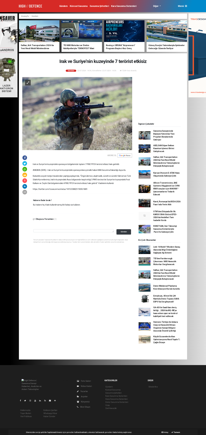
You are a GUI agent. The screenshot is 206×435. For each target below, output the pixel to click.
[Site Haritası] (51, 400)
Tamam (176, 432)
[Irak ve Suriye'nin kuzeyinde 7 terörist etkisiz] (77, 113)
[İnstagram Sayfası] (31, 400)
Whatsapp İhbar (50, 413)
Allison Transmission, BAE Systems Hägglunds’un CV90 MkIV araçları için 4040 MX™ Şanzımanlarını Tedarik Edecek (166, 189)
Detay (165, 432)
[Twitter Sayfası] (26, 400)
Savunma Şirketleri (99, 6)
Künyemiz (85, 402)
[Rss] (46, 400)
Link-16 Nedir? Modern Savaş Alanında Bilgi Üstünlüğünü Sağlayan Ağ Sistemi (166, 250)
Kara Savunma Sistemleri (123, 6)
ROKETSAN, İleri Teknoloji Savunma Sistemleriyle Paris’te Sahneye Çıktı (165, 229)
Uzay (107, 405)
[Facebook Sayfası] (21, 400)
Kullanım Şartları (50, 410)
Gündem (63, 6)
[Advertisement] (160, 98)
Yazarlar (84, 391)
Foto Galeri (85, 381)
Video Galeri (86, 386)
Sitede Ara (153, 387)
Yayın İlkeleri (25, 413)
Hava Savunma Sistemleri (116, 399)
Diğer (156, 6)
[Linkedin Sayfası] (41, 400)
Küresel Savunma (78, 6)
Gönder (124, 232)
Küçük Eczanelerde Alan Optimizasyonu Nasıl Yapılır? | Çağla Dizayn (166, 339)
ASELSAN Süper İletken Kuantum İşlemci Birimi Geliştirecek (163, 148)
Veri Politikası (26, 416)
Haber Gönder (49, 416)
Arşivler (84, 396)
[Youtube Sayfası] (36, 400)
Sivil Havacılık (111, 408)
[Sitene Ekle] (56, 400)
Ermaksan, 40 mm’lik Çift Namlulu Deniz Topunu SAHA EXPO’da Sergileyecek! (166, 299)
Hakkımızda (25, 410)
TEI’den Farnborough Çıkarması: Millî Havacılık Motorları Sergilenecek (164, 261)
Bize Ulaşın (85, 407)
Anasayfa (25, 16)
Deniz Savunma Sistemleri (116, 402)
